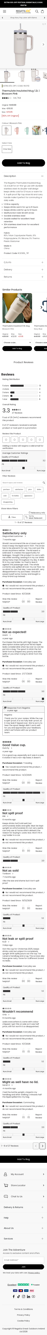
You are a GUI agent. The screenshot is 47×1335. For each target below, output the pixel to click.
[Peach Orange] (16, 130)
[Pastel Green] (26, 130)
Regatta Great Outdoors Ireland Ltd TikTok (18, 1305)
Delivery (8, 278)
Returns (8, 285)
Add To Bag (23, 1168)
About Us (9, 1237)
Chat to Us (16, 1205)
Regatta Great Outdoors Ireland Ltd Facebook (13, 1305)
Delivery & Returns (13, 1216)
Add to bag (23, 162)
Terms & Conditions (23, 1318)
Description (10, 185)
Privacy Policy (23, 1324)
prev (2, 17)
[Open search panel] (37, 11)
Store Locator (18, 1194)
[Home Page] (23, 11)
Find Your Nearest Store (23, 17)
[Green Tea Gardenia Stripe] (36, 130)
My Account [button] (17, 1183)
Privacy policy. (34, 1282)
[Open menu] (4, 11)
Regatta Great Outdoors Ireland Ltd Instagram (23, 1305)
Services (8, 1247)
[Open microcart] (42, 11)
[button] (43, 44)
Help (6, 1226)
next (44, 17)
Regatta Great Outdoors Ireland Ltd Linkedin (28, 1305)
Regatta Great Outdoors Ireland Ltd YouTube (33, 1305)
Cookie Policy (23, 1329)
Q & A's (7, 271)
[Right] (43, 130)
